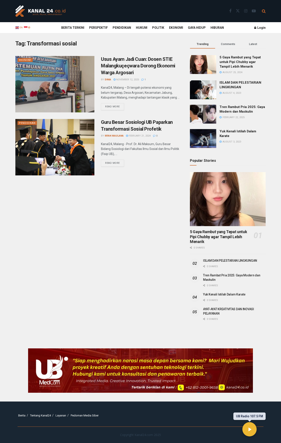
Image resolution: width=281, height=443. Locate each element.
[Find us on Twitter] (238, 11)
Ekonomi (176, 27)
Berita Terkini (72, 27)
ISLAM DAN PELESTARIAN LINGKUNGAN (230, 260)
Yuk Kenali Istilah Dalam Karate (224, 294)
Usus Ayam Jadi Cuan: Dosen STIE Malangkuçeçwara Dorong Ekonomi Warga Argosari (138, 66)
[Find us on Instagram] (245, 11)
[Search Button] (264, 11)
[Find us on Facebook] (230, 11)
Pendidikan (122, 27)
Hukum (141, 27)
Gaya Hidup (197, 27)
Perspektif (98, 27)
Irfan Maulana (114, 135)
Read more (114, 105)
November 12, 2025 (127, 79)
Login (261, 27)
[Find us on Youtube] (254, 11)
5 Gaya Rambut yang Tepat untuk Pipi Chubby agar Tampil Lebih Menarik (240, 61)
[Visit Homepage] (40, 11)
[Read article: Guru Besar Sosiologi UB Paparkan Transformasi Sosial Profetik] (54, 147)
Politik (158, 27)
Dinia (108, 79)
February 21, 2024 (139, 135)
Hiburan (217, 27)
